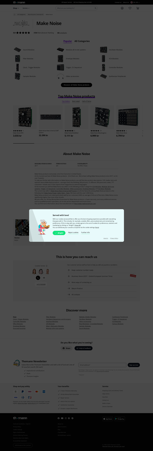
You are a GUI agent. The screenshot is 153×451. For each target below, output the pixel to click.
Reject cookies (73, 232)
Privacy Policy (114, 238)
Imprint (106, 238)
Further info (85, 232)
